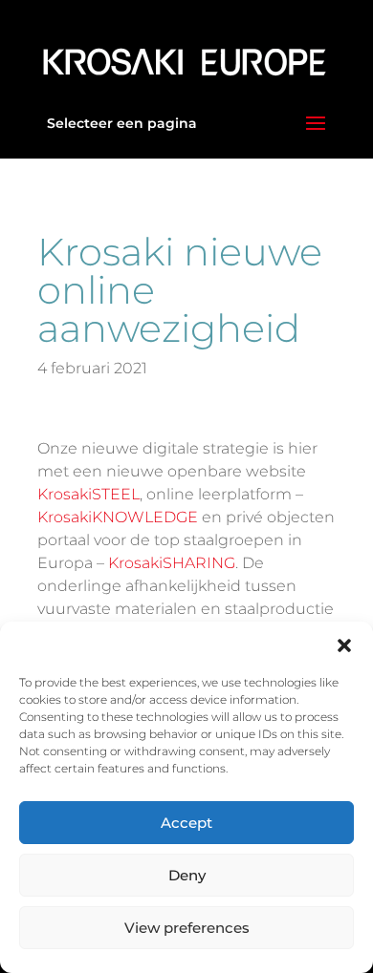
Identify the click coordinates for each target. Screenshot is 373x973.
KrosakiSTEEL (88, 494)
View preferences (187, 928)
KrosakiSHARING (171, 563)
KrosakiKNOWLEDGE (117, 517)
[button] (344, 645)
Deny (187, 875)
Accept (186, 823)
